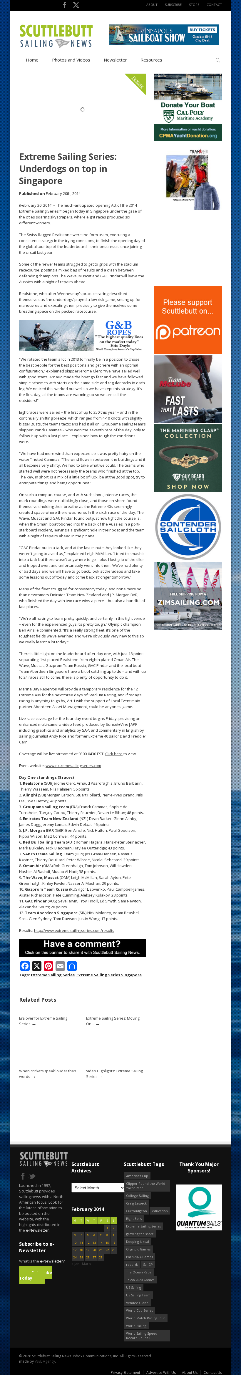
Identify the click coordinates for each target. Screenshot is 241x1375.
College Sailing (137, 1195)
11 (81, 1243)
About (152, 4)
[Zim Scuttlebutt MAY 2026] (188, 628)
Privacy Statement (125, 1372)
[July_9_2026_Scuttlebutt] (188, 140)
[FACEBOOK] (64, 6)
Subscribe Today (35, 1275)
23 (114, 1250)
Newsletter (115, 60)
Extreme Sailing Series (53, 975)
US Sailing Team (138, 1295)
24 (75, 1257)
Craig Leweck (136, 1203)
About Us (190, 1372)
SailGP (148, 1264)
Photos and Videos (71, 60)
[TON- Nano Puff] (188, 208)
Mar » (86, 1263)
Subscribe (173, 4)
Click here (114, 753)
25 (81, 1257)
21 (101, 1250)
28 (101, 1257)
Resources (151, 60)
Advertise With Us (161, 1372)
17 (75, 1250)
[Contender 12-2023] (188, 559)
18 (81, 1250)
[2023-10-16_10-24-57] (202, 1208)
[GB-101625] (82, 349)
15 (107, 1243)
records (132, 1264)
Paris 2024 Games (139, 1257)
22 (107, 1250)
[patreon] (188, 352)
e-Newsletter (37, 1230)
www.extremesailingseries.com (73, 765)
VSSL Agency (45, 1361)
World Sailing (136, 1325)
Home (32, 60)
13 (94, 1243)
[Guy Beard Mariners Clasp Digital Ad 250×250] (188, 490)
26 (88, 1257)
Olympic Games (138, 1249)
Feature (138, 82)
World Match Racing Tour (145, 1318)
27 (94, 1257)
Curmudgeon (136, 1211)
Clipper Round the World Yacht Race (145, 1185)
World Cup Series (139, 1310)
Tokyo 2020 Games (140, 1280)
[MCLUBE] (188, 421)
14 (101, 1243)
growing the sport (139, 1234)
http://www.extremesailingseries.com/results (74, 930)
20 (94, 1250)
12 (88, 1243)
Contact (214, 4)
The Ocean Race (138, 1272)
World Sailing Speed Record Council (141, 1335)
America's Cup (137, 1176)
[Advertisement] (191, 248)
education (160, 1211)
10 (75, 1243)
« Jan (75, 1263)
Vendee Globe (137, 1303)
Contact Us (213, 1372)
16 (114, 1243)
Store (194, 4)
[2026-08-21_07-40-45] (164, 43)
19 (88, 1250)
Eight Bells (134, 1218)
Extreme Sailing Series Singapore (109, 975)
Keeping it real (137, 1241)
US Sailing (133, 1287)
